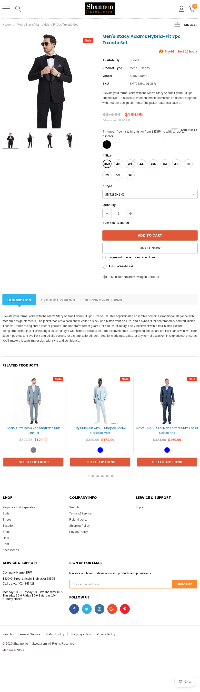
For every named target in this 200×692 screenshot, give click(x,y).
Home (6, 24)
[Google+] (112, 609)
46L (165, 164)
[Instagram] (99, 609)
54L (118, 175)
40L (118, 164)
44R (153, 164)
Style (107, 186)
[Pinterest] (125, 609)
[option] (50, 80)
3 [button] (97, 476)
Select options (34, 462)
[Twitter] (87, 609)
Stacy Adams (138, 76)
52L (107, 175)
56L (130, 175)
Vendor (107, 76)
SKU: (106, 83)
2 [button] (92, 476)
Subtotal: (109, 223)
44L (141, 164)
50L (188, 164)
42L (130, 164)
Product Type (112, 68)
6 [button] (112, 476)
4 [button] (102, 476)
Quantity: (109, 205)
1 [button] (88, 476)
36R (107, 164)
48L (176, 164)
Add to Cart (150, 235)
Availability (111, 60)
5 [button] (107, 476)
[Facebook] (74, 609)
